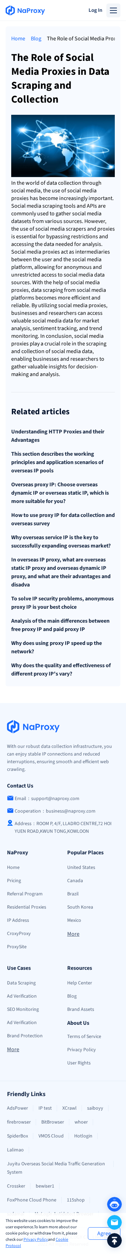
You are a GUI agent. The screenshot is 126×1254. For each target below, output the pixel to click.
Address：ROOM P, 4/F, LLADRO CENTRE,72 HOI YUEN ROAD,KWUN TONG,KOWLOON (63, 827)
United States (81, 867)
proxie (18, 198)
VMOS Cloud (51, 1136)
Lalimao (15, 1150)
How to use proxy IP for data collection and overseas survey (63, 519)
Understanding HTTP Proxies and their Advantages (57, 436)
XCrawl (69, 1108)
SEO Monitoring (23, 1009)
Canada (75, 880)
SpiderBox (17, 1136)
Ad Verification (22, 996)
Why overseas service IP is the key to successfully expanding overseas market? (61, 542)
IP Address (18, 920)
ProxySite (17, 946)
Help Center (79, 983)
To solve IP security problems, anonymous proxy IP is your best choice (62, 603)
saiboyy (95, 1108)
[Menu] (113, 10)
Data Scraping (21, 983)
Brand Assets (80, 1009)
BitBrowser (52, 1122)
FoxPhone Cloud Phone (31, 1200)
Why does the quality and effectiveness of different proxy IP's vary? (61, 670)
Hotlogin (83, 1136)
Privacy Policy (35, 1240)
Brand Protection (25, 1035)
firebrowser (19, 1122)
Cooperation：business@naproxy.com (55, 811)
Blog (36, 38)
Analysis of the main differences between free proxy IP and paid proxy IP (60, 625)
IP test (45, 1108)
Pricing (14, 880)
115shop (76, 1200)
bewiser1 (45, 1186)
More (73, 934)
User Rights (79, 1063)
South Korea (80, 907)
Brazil (73, 893)
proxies (106, 229)
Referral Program (25, 893)
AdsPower (17, 1108)
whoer (81, 1122)
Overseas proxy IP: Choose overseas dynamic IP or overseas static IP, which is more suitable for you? (60, 493)
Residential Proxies (26, 907)
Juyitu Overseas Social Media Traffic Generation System (56, 1168)
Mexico (74, 920)
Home (18, 38)
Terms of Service (84, 1036)
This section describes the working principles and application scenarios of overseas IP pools (57, 462)
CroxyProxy (19, 933)
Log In (95, 10)
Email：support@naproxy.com (47, 798)
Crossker (16, 1186)
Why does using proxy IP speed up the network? (56, 647)
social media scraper (59, 229)
